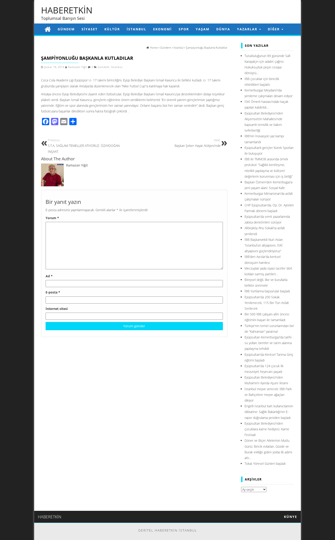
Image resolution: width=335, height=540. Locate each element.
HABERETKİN (67, 10)
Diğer (274, 29)
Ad (49, 276)
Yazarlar (248, 29)
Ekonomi (162, 29)
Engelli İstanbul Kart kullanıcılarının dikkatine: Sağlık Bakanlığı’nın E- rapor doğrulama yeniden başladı (269, 412)
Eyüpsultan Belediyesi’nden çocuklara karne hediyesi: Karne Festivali (267, 429)
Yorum (52, 218)
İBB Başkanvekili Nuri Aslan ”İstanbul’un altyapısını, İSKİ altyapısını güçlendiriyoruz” (264, 245)
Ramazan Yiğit (77, 67)
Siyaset (90, 29)
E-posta (53, 292)
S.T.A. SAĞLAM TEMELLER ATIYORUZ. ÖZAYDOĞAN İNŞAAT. (84, 146)
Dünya (223, 29)
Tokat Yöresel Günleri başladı (265, 463)
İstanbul (136, 29)
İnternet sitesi (57, 308)
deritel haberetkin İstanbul (167, 530)
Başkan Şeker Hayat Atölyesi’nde (198, 143)
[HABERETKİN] (47, 29)
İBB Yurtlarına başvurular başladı (267, 291)
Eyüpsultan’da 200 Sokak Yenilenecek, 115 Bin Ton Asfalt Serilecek (267, 303)
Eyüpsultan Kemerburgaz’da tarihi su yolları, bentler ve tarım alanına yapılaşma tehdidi (268, 343)
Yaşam (202, 29)
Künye (290, 516)
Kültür (112, 29)
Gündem (66, 29)
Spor (184, 29)
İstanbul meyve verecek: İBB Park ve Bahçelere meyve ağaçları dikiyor (268, 394)
